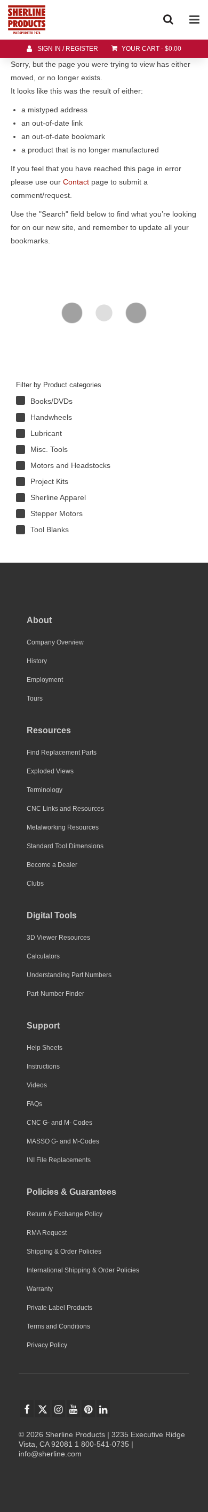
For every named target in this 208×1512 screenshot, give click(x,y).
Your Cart (150, 48)
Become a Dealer (52, 865)
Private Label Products (59, 1307)
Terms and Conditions (58, 1326)
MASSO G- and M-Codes (63, 1141)
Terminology (44, 790)
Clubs (35, 883)
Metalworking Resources (63, 827)
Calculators (43, 956)
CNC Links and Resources (65, 808)
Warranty (40, 1289)
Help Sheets (44, 1048)
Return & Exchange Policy (64, 1214)
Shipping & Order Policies (64, 1251)
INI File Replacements (59, 1160)
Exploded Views (50, 771)
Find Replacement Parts (62, 752)
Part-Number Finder (55, 993)
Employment (45, 680)
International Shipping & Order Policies (83, 1270)
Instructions (43, 1066)
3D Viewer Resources (58, 937)
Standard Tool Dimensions (65, 846)
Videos (37, 1085)
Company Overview (55, 642)
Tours (35, 698)
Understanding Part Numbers (69, 975)
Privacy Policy (47, 1345)
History (37, 661)
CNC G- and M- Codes (59, 1122)
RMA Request (47, 1233)
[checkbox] (91, 401)
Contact (76, 182)
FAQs (34, 1104)
